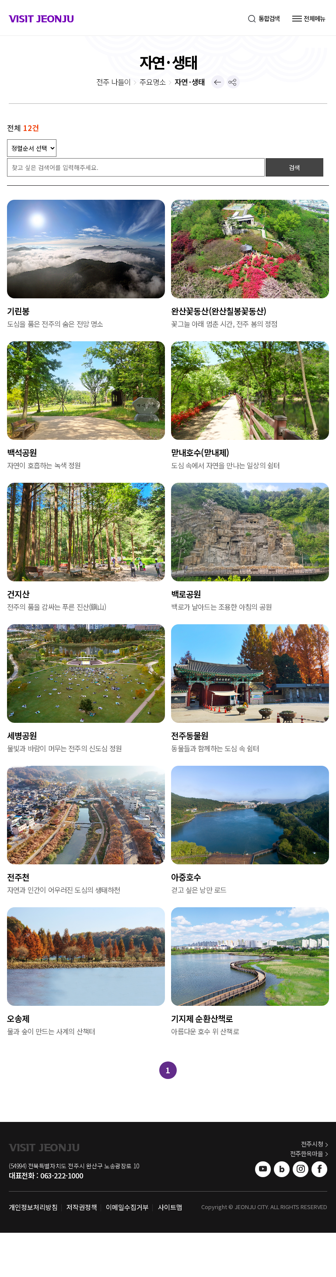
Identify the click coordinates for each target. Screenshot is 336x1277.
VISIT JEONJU (41, 20)
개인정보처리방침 (33, 1207)
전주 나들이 (113, 81)
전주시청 (312, 1143)
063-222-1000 (61, 1175)
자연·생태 (189, 81)
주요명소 (152, 81)
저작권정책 (81, 1207)
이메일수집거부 (127, 1207)
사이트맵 (170, 1207)
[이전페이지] (217, 81)
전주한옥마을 (306, 1153)
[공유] (233, 81)
